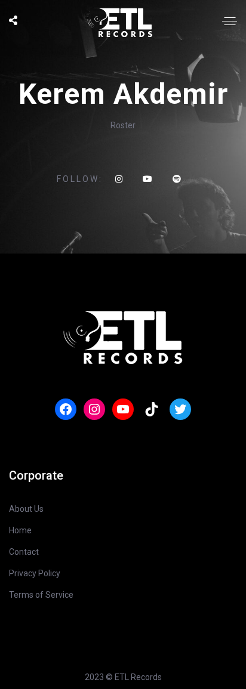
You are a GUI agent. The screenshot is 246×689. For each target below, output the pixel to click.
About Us (26, 509)
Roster (123, 125)
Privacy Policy (34, 573)
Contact (24, 552)
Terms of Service (41, 595)
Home (20, 530)
